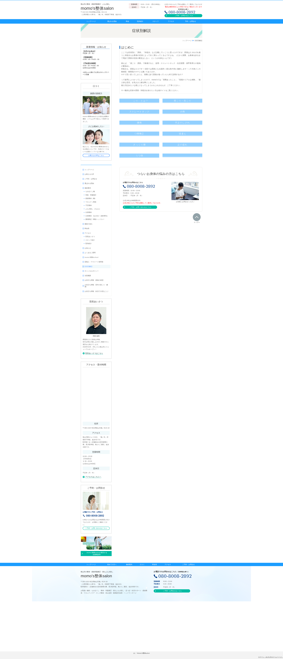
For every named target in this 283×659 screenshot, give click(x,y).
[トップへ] (196, 217)
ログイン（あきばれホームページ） (270, 657)
